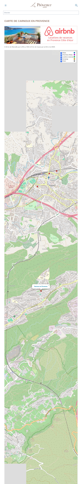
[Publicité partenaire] (41, 35)
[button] (41, 291)
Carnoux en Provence (40, 286)
